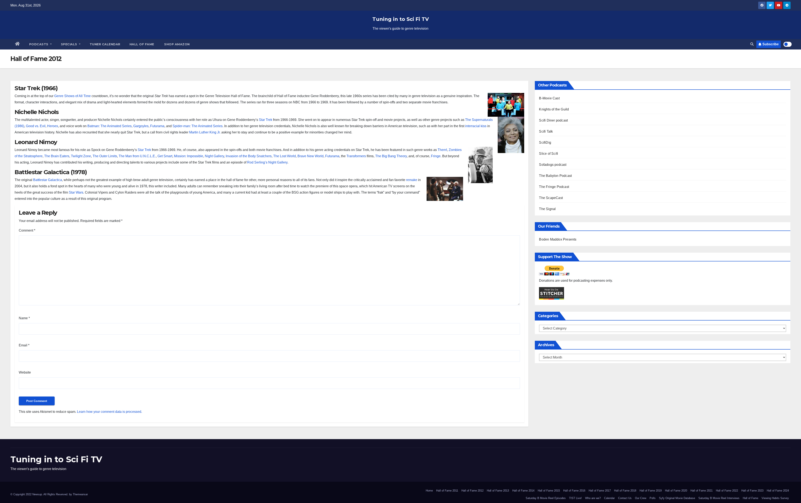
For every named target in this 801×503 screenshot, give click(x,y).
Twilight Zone (81, 156)
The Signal (547, 209)
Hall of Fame (142, 44)
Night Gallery (214, 156)
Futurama (157, 126)
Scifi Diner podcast (553, 120)
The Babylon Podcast (555, 175)
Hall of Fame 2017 (600, 490)
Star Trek (265, 120)
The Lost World (284, 156)
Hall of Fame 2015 (549, 490)
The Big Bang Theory (391, 156)
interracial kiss (475, 126)
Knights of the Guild (554, 109)
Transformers (356, 156)
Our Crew (640, 498)
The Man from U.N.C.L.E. (137, 156)
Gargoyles (141, 126)
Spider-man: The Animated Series (198, 126)
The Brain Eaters (56, 156)
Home (429, 490)
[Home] (17, 44)
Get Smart (164, 156)
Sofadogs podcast (552, 164)
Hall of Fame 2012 (472, 490)
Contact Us (625, 498)
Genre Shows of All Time (72, 96)
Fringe (436, 156)
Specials (69, 44)
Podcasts (39, 44)
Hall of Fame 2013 (498, 490)
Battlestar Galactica (47, 180)
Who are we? (593, 498)
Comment (27, 230)
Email (24, 345)
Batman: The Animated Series (109, 126)
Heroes (52, 126)
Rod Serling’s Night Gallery (267, 162)
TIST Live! (575, 498)
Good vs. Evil (35, 126)
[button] (752, 44)
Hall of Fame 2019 (651, 490)
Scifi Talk (546, 131)
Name (24, 318)
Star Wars (76, 192)
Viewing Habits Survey (775, 498)
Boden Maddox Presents (557, 239)
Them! (442, 150)
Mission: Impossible (188, 156)
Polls (653, 498)
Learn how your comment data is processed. (109, 411)
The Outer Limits (105, 156)
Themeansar (80, 494)
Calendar (609, 498)
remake (411, 180)
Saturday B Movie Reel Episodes (546, 498)
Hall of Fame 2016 (574, 490)
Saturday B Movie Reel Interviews (718, 498)
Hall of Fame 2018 (625, 490)
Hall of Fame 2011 (447, 490)
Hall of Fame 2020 (676, 490)
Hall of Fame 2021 (701, 490)
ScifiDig (545, 142)
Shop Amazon (176, 44)
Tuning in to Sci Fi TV (400, 19)
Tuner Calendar (105, 44)
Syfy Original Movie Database (677, 498)
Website (25, 372)
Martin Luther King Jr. (204, 132)
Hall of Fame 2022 (727, 490)
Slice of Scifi (548, 153)
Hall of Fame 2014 (523, 490)
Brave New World (310, 156)
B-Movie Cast (549, 98)
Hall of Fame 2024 (778, 490)
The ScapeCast (551, 198)
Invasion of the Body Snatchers (249, 156)
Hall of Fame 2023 (752, 490)
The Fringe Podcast (554, 187)
